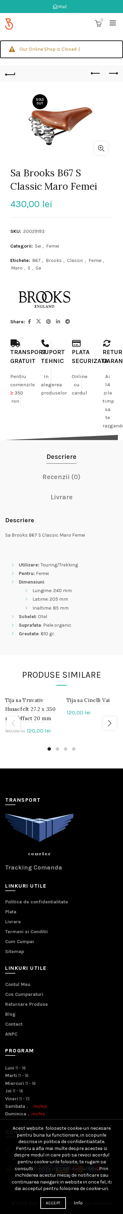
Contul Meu (17, 984)
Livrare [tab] (62, 497)
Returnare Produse (26, 1004)
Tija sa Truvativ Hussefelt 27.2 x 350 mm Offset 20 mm (30, 709)
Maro (17, 268)
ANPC (11, 1034)
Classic (75, 260)
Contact (14, 1024)
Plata (10, 912)
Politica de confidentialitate (36, 902)
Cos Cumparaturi (24, 994)
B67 (36, 260)
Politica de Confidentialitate (65, 1169)
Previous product (95, 73)
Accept (53, 1203)
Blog (10, 1014)
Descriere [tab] (61, 457)
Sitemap (14, 951)
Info (78, 1203)
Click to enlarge (101, 148)
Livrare (13, 922)
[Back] (10, 73)
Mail (62, 6)
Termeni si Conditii (26, 932)
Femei (52, 246)
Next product (112, 73)
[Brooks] (44, 299)
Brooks (54, 260)
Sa (38, 268)
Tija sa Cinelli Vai (88, 700)
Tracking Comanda (33, 867)
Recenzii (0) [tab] (61, 477)
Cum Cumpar (20, 941)
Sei (38, 246)
